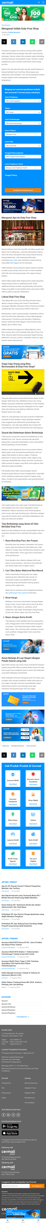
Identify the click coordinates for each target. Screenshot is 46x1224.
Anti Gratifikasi (29, 1102)
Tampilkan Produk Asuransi (23, 190)
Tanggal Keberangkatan (14, 153)
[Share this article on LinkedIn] (23, 41)
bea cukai (13, 260)
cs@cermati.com (15, 1044)
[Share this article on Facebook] (13, 41)
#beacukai (5, 746)
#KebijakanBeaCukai (17, 746)
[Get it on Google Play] (23, 1126)
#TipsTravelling (31, 746)
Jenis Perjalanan (11, 97)
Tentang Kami (6, 1083)
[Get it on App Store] (23, 1133)
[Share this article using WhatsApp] (32, 41)
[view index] (42, 938)
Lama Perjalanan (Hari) (14, 164)
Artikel (4, 1098)
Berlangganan (37, 1186)
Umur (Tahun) (10, 130)
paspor (8, 513)
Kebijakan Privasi (30, 1088)
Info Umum (6, 25)
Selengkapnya (22, 1017)
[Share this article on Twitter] (4, 41)
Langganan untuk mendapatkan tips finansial (19, 1182)
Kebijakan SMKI (30, 1093)
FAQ (3, 1088)
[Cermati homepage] (9, 1208)
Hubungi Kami (6, 1093)
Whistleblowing (30, 1098)
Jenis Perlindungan (12, 119)
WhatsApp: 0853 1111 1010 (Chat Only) (15, 1066)
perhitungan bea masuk (18, 593)
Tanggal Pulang (11, 175)
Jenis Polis (9, 142)
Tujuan (7, 108)
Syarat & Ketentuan (31, 1083)
